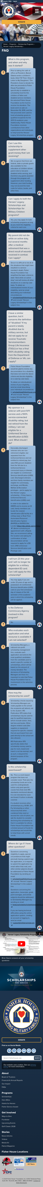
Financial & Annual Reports (12, 1080)
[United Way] (19, 1161)
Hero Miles (6, 1100)
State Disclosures (21, 1183)
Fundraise (5, 1119)
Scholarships (6, 1096)
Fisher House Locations (15, 1151)
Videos (4, 1139)
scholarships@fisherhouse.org (24, 297)
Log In (15, 1)
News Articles (7, 1136)
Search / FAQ (7, 1)
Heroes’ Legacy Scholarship (13, 46)
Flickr (24, 1051)
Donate (21, 22)
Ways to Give (7, 1116)
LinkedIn (34, 1051)
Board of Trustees (8, 1077)
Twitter (14, 1051)
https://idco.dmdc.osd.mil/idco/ (29, 526)
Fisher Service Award (10, 1106)
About (5, 1073)
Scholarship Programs (26, 44)
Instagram (29, 1051)
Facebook (9, 1051)
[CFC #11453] (7, 1171)
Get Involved (9, 1112)
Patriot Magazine (8, 1146)
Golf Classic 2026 (8, 1126)
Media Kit (5, 1142)
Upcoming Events (8, 1123)
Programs (12, 44)
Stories (6, 1132)
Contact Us (36, 1181)
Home (5, 44)
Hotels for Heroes (8, 1103)
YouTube (19, 1051)
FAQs (4, 1087)
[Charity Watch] (7, 1161)
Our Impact (6, 1083)
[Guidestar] (19, 1169)
